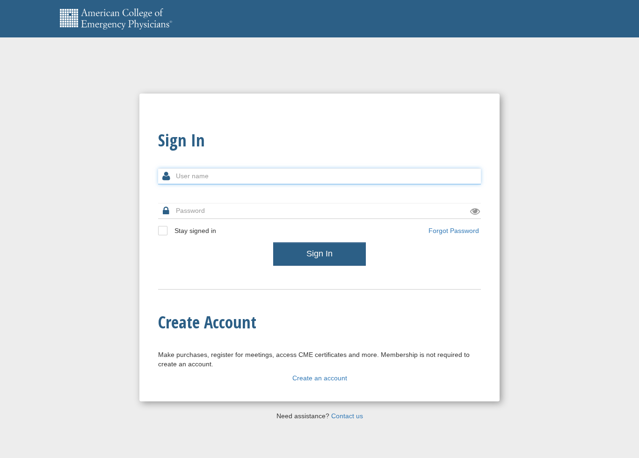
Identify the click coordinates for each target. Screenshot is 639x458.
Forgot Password (453, 230)
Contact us (347, 416)
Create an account (319, 378)
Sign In (319, 253)
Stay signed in (194, 230)
